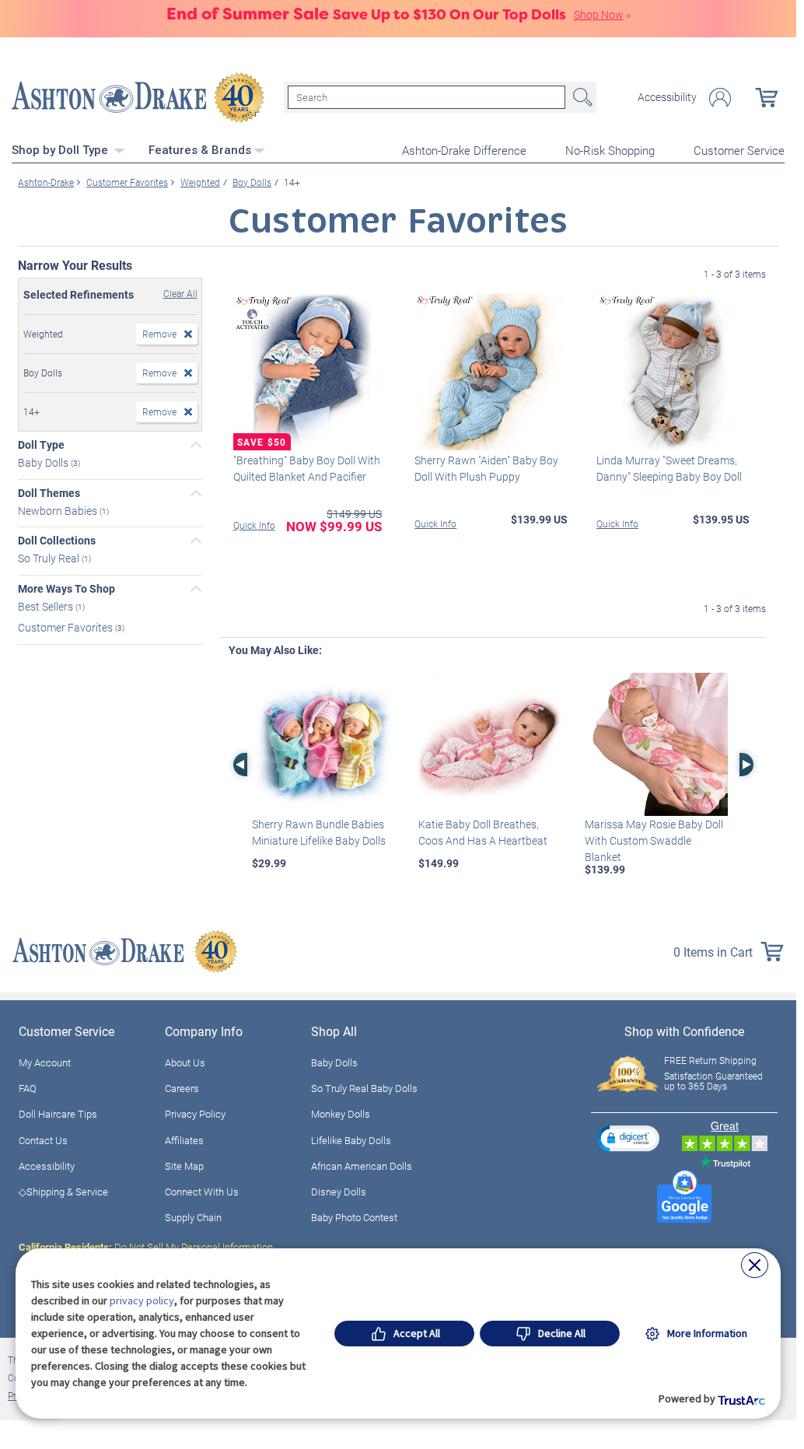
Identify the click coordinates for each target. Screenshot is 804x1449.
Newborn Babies (59, 509)
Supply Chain (193, 1217)
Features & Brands (200, 150)
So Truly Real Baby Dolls (364, 1088)
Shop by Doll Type (61, 150)
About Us (185, 1062)
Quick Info (254, 525)
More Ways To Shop (66, 588)
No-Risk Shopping (610, 150)
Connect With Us (202, 1192)
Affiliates (184, 1140)
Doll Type (41, 444)
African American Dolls (361, 1166)
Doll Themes (49, 493)
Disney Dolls (338, 1192)
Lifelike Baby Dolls (351, 1140)
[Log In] (720, 97)
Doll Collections (57, 540)
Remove (159, 333)
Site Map (184, 1166)
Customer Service (739, 150)
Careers (182, 1088)
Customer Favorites (66, 627)
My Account (45, 1062)
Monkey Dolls (340, 1114)
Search (580, 97)
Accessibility (667, 97)
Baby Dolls (44, 462)
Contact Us (43, 1140)
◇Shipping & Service (63, 1192)
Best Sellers (46, 606)
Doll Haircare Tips (58, 1114)
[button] (628, 1138)
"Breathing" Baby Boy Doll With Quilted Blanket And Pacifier (306, 468)
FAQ (28, 1088)
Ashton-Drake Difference (464, 150)
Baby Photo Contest (354, 1217)
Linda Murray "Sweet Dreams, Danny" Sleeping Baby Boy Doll (669, 468)
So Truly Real (50, 558)
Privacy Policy (195, 1114)
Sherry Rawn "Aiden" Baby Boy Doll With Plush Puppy (486, 468)
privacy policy (142, 1300)
